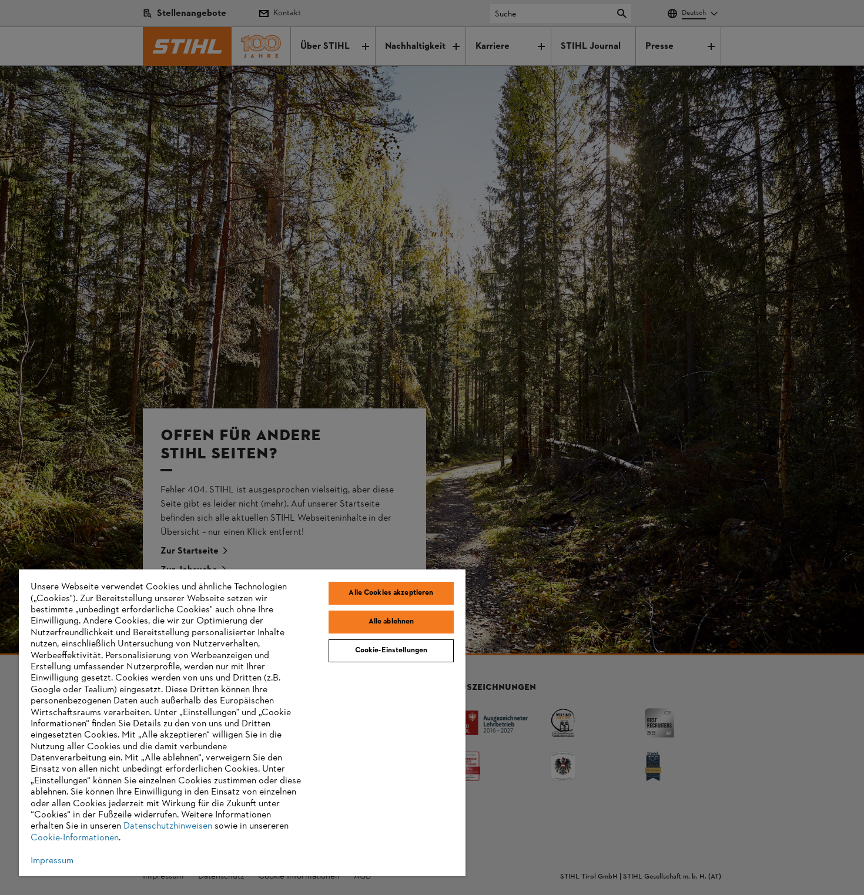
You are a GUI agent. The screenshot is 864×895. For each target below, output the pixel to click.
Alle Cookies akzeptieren (391, 593)
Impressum (52, 860)
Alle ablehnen (391, 621)
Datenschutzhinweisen (167, 826)
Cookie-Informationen (75, 838)
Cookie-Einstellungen (391, 650)
